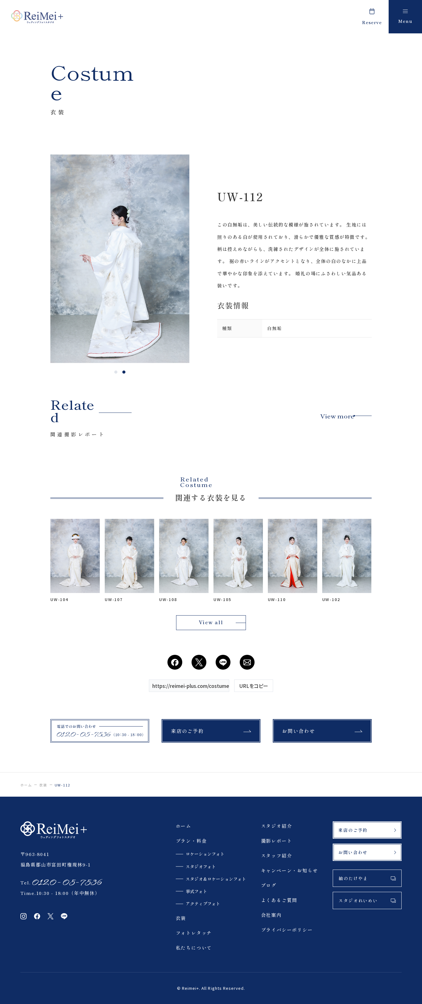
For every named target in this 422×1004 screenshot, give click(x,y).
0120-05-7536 (66, 882)
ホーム (26, 784)
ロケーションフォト (205, 854)
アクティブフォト (203, 903)
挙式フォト (196, 891)
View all (211, 622)
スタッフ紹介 (276, 855)
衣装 (43, 784)
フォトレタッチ (194, 933)
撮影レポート (276, 840)
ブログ (268, 885)
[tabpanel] (119, 259)
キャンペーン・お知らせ (289, 870)
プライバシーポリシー (287, 929)
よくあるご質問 (279, 900)
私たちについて (194, 947)
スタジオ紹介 (276, 826)
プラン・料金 (191, 840)
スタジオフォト (201, 866)
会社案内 (271, 915)
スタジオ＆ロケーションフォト (216, 879)
